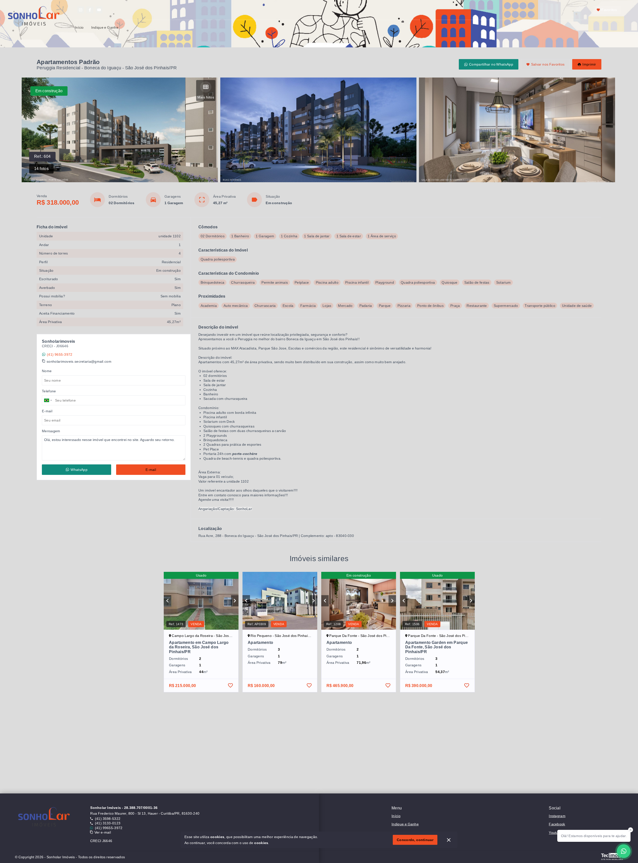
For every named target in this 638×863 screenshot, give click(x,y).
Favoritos (609, 10)
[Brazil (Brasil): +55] (48, 400)
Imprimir (589, 64)
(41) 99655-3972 (109, 828)
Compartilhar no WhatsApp (491, 64)
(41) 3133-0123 (107, 823)
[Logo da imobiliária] (44, 818)
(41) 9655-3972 (59, 354)
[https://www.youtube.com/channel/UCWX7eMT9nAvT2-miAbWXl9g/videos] (99, 9)
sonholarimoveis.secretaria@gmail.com (79, 361)
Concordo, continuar (415, 840)
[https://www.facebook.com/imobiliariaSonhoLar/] (89, 9)
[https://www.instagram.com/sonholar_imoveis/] (80, 9)
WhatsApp (79, 470)
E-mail (151, 470)
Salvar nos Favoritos (548, 64)
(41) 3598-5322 (107, 819)
